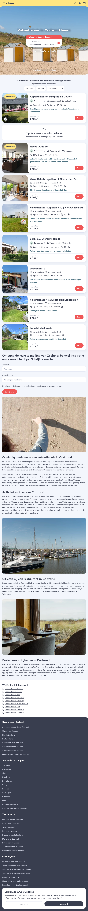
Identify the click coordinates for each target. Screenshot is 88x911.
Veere (4, 785)
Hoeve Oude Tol (39, 146)
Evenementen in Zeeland (12, 835)
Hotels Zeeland (8, 735)
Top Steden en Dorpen (13, 760)
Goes (4, 800)
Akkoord (64, 904)
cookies (11, 895)
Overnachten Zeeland (13, 722)
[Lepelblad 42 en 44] (16, 337)
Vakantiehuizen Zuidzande (15, 713)
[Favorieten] (5, 119)
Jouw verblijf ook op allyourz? (14, 865)
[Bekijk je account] (80, 3)
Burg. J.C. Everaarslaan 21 (45, 238)
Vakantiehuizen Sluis (12, 707)
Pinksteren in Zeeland (11, 843)
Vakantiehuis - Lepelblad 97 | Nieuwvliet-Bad (56, 207)
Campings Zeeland (10, 731)
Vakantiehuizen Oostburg (14, 701)
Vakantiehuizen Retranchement (16, 704)
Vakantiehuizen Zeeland (12, 743)
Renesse (5, 789)
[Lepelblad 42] (16, 279)
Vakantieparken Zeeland (12, 746)
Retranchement (39, 105)
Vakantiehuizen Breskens (14, 689)
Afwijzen (24, 904)
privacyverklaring (54, 386)
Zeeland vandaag (9, 831)
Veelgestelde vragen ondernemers (16, 873)
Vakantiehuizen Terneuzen (14, 710)
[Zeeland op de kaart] (84, 3)
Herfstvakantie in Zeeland (13, 850)
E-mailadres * (8, 375)
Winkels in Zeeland (10, 827)
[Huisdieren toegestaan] (62, 247)
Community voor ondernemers (15, 881)
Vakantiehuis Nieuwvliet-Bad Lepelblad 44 (55, 299)
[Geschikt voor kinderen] (64, 105)
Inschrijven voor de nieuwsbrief (15, 885)
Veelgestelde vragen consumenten (16, 869)
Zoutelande (7, 781)
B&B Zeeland (7, 739)
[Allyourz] (10, 3)
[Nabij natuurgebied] (61, 105)
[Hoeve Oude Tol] (16, 158)
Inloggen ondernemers (11, 877)
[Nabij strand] (58, 105)
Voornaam (6, 364)
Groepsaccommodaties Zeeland (15, 754)
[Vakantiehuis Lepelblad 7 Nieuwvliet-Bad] (16, 188)
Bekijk (79, 118)
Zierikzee (6, 765)
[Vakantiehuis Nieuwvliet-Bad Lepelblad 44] (16, 309)
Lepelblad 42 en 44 (41, 328)
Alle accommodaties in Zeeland (15, 727)
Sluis (4, 773)
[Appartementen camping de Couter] (16, 108)
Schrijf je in (9, 392)
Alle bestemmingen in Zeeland (15, 808)
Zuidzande (68, 151)
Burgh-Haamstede (10, 804)
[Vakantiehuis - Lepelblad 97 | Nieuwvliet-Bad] (16, 218)
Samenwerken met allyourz (13, 861)
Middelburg (7, 769)
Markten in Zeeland (10, 839)
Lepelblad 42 (37, 268)
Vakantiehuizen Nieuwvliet (14, 698)
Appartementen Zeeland (12, 750)
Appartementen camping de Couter (51, 96)
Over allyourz (8, 856)
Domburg (6, 777)
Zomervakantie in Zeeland (13, 847)
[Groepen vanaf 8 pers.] (53, 155)
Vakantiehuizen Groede (13, 692)
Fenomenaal (37, 101)
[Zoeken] (75, 3)
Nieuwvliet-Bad (54, 183)
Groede (67, 243)
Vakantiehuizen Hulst (12, 695)
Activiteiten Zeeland (10, 823)
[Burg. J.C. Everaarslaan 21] (16, 248)
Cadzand (6, 796)
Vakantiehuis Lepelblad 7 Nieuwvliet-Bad (54, 179)
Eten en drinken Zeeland (12, 819)
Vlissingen (6, 793)
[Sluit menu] (4, 3)
